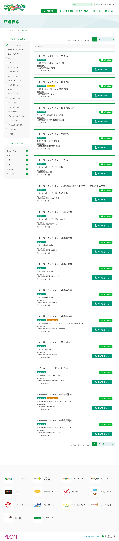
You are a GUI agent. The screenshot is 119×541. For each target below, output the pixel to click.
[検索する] (91, 4)
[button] (110, 11)
